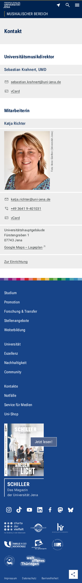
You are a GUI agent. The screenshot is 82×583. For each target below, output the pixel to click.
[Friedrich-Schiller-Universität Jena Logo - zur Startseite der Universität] (11, 5)
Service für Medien (18, 404)
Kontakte (11, 386)
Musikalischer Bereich (27, 14)
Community (12, 372)
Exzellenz (11, 353)
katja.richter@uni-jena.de (30, 199)
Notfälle (10, 395)
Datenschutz (29, 578)
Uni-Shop (11, 414)
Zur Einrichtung (16, 262)
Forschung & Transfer (20, 311)
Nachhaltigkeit (15, 362)
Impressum (10, 578)
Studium (10, 293)
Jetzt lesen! (43, 442)
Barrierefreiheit (50, 578)
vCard (15, 91)
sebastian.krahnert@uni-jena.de (36, 82)
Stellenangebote (16, 320)
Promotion (12, 302)
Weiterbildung (14, 330)
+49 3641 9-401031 (26, 209)
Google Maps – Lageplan (25, 247)
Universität (12, 344)
